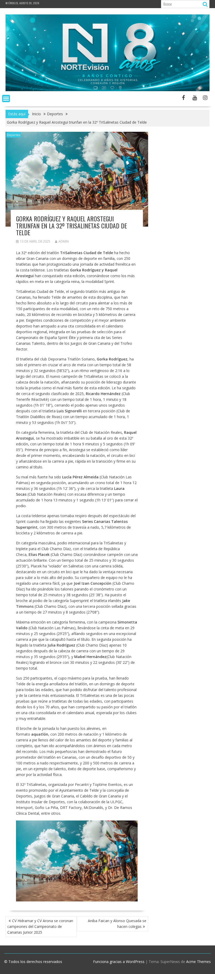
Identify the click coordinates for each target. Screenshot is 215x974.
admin (63, 241)
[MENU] (6, 98)
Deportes (13, 135)
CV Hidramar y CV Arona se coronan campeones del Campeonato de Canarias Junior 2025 (40, 926)
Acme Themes (198, 961)
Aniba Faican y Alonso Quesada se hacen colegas (117, 923)
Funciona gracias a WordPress (118, 961)
